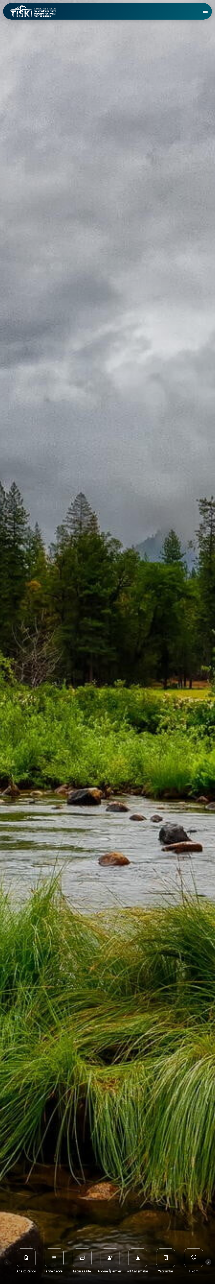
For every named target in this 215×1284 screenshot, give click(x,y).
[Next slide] (208, 1262)
